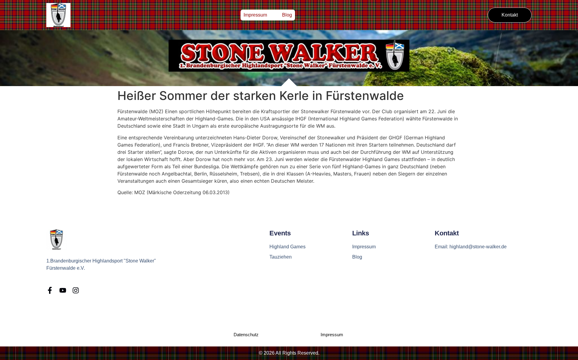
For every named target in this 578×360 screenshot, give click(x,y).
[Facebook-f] (49, 290)
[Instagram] (75, 290)
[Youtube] (62, 290)
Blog (287, 14)
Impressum (255, 14)
